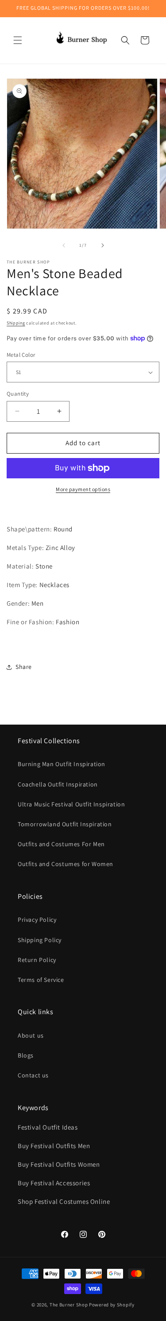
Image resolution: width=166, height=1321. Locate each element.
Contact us (33, 1075)
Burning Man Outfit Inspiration (61, 764)
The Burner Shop (69, 1305)
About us (31, 1035)
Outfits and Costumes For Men (61, 844)
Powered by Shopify (112, 1305)
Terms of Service (41, 980)
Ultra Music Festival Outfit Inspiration (71, 804)
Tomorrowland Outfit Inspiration (65, 824)
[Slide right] (102, 245)
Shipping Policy (40, 940)
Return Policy (37, 960)
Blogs (26, 1055)
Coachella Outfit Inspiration (58, 784)
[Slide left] (63, 245)
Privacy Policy (37, 920)
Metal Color (21, 355)
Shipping (16, 323)
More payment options (83, 489)
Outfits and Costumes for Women (65, 864)
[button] (17, 40)
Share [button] (23, 667)
